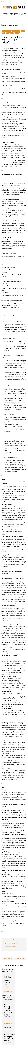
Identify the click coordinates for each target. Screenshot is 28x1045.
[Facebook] (3, 1)
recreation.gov (15, 189)
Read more (6, 1006)
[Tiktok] (5, 1)
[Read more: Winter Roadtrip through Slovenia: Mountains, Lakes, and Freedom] (14, 980)
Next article (20, 958)
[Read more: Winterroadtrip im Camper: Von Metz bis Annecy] (22, 976)
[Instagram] (2, 1)
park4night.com (7, 189)
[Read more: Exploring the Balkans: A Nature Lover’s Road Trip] (5, 976)
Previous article (9, 958)
